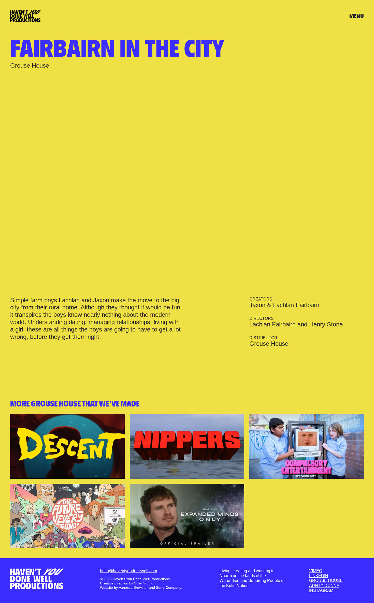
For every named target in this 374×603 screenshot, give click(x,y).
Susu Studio (143, 583)
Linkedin (318, 576)
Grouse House (326, 580)
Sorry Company (168, 587)
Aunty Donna (324, 585)
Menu (356, 16)
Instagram (321, 590)
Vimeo (315, 571)
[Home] (37, 578)
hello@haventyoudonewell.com (128, 571)
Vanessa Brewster (133, 587)
